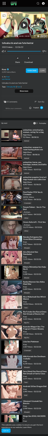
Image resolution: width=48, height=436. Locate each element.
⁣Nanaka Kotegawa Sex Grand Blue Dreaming (32, 238)
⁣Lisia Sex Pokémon (31, 341)
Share (17, 62)
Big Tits (26, 323)
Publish (36, 108)
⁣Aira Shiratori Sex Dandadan (30, 253)
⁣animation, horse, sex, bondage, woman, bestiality (35, 163)
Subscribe (31, 71)
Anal (7, 77)
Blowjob (27, 248)
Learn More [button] (27, 427)
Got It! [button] (6, 431)
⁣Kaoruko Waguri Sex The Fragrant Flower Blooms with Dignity (33, 328)
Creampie (27, 203)
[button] (43, 3)
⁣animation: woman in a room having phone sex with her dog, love (33, 149)
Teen (26, 308)
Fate (19, 87)
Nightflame (27, 135)
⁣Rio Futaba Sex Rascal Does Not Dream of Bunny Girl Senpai (34, 314)
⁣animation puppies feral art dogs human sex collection (35, 178)
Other (26, 218)
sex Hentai (6, 79)
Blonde (26, 278)
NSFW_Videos (28, 197)
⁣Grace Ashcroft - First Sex (34, 222)
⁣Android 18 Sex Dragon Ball (35, 386)
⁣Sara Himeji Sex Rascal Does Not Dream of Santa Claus (35, 372)
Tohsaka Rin (11, 87)
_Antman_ (27, 212)
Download (28, 62)
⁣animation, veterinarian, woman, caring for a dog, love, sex (33, 132)
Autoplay (42, 123)
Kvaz (4, 69)
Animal (26, 141)
